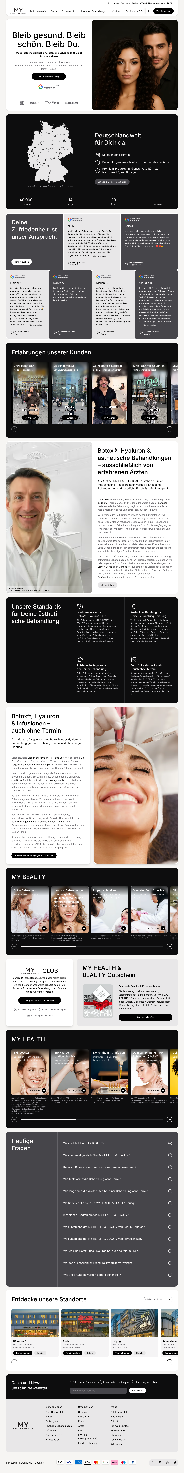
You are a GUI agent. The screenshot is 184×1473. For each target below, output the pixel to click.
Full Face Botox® (58, 757)
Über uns (83, 1412)
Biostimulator (117, 1416)
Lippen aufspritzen (38, 757)
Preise (135, 3)
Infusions (102, 502)
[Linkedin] (160, 1463)
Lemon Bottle (105, 566)
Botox (54, 11)
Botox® (106, 499)
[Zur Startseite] (18, 11)
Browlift (20, 780)
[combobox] (171, 3)
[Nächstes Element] (169, 429)
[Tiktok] (175, 1463)
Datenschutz (26, 1462)
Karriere (82, 1421)
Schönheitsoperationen (110, 577)
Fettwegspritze (69, 11)
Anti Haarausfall (119, 1412)
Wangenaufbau (58, 780)
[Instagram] (167, 1463)
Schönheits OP (118, 1439)
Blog (110, 3)
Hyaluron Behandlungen (94, 11)
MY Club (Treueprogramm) (152, 3)
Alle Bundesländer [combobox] (153, 1299)
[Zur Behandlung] (44, 928)
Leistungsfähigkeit (42, 764)
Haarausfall (162, 502)
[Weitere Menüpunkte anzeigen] (149, 11)
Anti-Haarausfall (38, 11)
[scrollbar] (92, 429)
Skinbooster (124, 566)
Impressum (12, 1462)
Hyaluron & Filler (119, 1430)
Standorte (125, 3)
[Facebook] (152, 1463)
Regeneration (19, 764)
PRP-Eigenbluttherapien (30, 821)
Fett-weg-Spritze (119, 1425)
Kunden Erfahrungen (89, 1443)
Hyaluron (129, 499)
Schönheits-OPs (134, 11)
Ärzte (116, 3)
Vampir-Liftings (56, 821)
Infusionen (116, 11)
